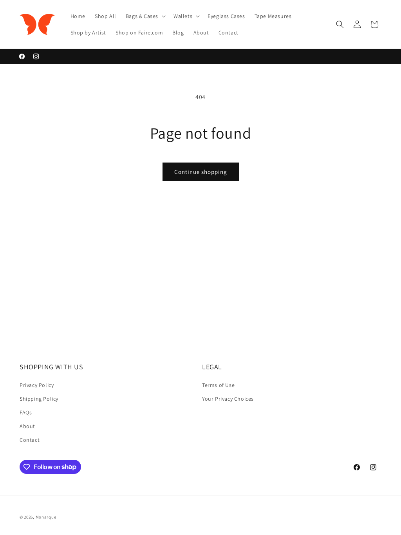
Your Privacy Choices (228, 398)
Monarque (46, 517)
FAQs (26, 412)
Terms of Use (218, 385)
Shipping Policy (39, 398)
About (27, 426)
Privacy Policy (37, 385)
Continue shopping (200, 171)
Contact (30, 439)
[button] (145, 16)
